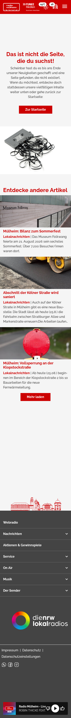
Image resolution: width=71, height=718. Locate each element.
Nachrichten (12, 534)
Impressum (10, 650)
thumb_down (48, 708)
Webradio (10, 522)
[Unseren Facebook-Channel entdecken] (10, 664)
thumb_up (62, 708)
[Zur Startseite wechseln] (11, 7)
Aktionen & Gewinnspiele (22, 545)
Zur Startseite (35, 109)
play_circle (55, 708)
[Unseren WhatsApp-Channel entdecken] (4, 664)
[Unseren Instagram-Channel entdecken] (16, 664)
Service (9, 556)
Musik (7, 579)
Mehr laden (35, 397)
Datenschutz (31, 650)
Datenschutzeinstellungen (21, 656)
